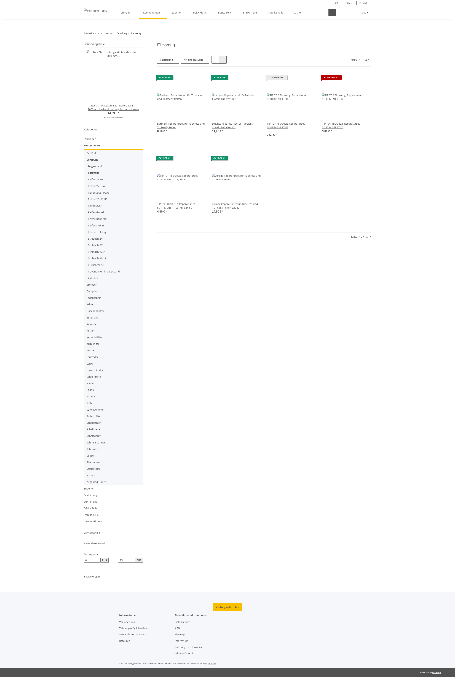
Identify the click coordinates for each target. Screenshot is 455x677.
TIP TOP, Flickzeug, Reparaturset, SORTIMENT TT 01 (286, 125)
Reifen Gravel (96, 212)
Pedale (91, 390)
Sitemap (180, 634)
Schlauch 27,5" (96, 251)
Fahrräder (90, 139)
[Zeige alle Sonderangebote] (142, 44)
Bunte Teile (90, 501)
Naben (91, 383)
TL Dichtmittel (96, 265)
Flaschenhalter (95, 311)
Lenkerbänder (95, 370)
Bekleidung (90, 495)
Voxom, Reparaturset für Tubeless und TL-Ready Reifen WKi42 (235, 205)
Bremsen (92, 284)
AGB (177, 628)
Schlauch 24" (95, 238)
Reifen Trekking (97, 232)
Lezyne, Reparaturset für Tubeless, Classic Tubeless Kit (232, 125)
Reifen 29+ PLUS (97, 199)
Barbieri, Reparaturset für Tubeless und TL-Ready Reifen (181, 125)
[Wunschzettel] (350, 12)
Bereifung (92, 159)
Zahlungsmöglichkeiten (133, 628)
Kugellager (93, 344)
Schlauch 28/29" (97, 258)
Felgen (90, 304)
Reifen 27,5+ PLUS (98, 192)
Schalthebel (94, 429)
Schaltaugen (94, 422)
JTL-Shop (436, 672)
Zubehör (93, 278)
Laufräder (92, 357)
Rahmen (92, 396)
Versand (212, 663)
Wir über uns (127, 622)
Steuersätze (94, 468)
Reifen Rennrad (97, 219)
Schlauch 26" (95, 245)
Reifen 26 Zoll (96, 179)
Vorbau (91, 475)
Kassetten (92, 324)
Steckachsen (94, 462)
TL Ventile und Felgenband (104, 271)
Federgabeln (94, 297)
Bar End (91, 153)
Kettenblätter (94, 337)
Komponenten (92, 145)
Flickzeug (93, 173)
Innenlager (93, 317)
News (350, 3)
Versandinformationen (132, 634)
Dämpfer (92, 291)
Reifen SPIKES (96, 225)
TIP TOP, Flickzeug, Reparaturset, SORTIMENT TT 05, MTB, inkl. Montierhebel (176, 206)
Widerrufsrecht (184, 653)
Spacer (91, 455)
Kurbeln (91, 350)
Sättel (90, 403)
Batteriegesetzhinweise (189, 647)
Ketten (90, 330)
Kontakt (363, 3)
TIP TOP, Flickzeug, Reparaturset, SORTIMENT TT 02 (341, 125)
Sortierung (166, 59)
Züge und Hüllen (96, 482)
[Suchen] (332, 12)
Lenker (91, 363)
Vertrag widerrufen (227, 607)
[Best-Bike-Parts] (95, 11)
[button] (343, 12)
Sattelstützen (94, 416)
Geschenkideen (93, 521)
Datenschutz (182, 622)
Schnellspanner (96, 442)
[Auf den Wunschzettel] (200, 78)
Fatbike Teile (91, 515)
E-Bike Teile (90, 508)
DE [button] (336, 3)
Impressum (181, 641)
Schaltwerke (94, 436)
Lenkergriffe (94, 376)
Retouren (124, 641)
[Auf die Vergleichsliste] (191, 78)
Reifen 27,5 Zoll (97, 186)
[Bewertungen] (272, 131)
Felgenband (95, 166)
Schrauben (93, 449)
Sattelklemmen (95, 409)
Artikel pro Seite (194, 59)
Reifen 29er (95, 205)
